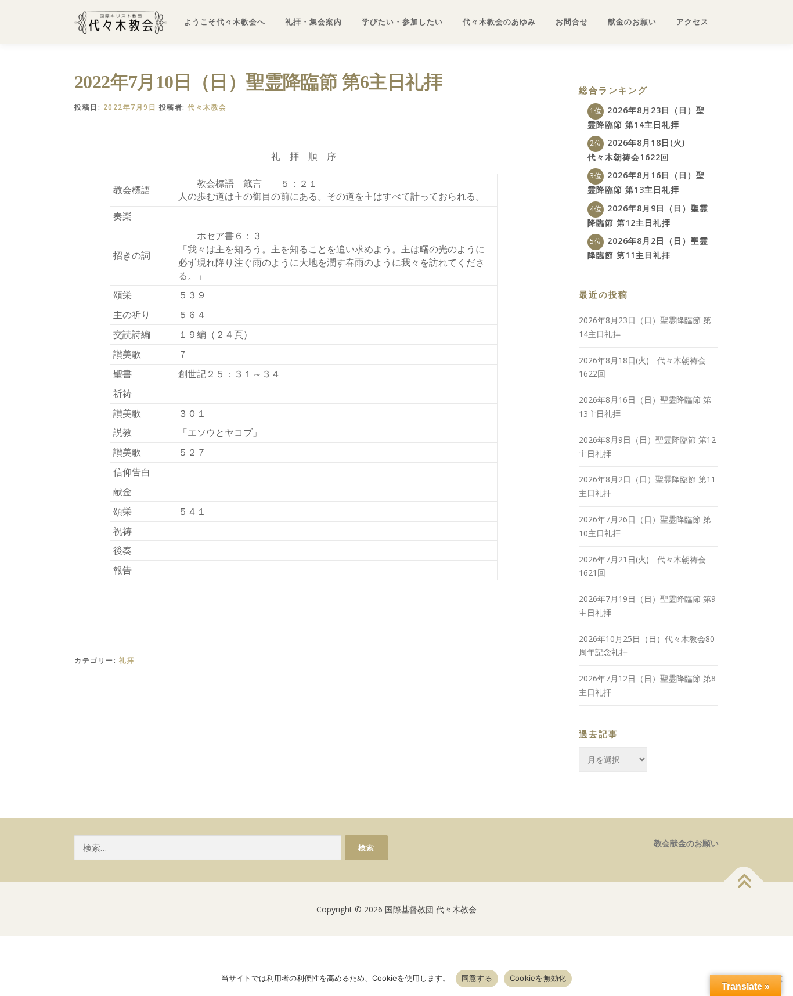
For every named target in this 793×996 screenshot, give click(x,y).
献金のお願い (632, 21)
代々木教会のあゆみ (499, 21)
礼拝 (127, 660)
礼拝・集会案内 (313, 21)
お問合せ (572, 21)
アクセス (692, 21)
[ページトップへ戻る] (744, 882)
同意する (477, 978)
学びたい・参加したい (402, 21)
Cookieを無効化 (538, 978)
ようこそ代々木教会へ (224, 21)
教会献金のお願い (686, 843)
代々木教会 (207, 107)
